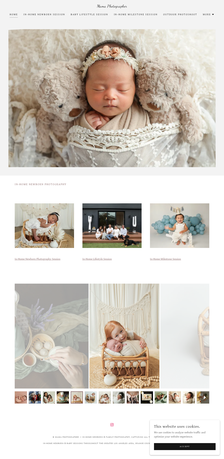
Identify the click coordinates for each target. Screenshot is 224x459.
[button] (208, 14)
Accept (185, 446)
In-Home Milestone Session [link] (136, 14)
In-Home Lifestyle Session (97, 259)
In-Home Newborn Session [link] (44, 14)
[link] (112, 6)
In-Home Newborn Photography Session (37, 259)
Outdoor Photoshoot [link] (180, 14)
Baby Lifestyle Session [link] (89, 14)
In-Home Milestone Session (165, 259)
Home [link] (14, 14)
